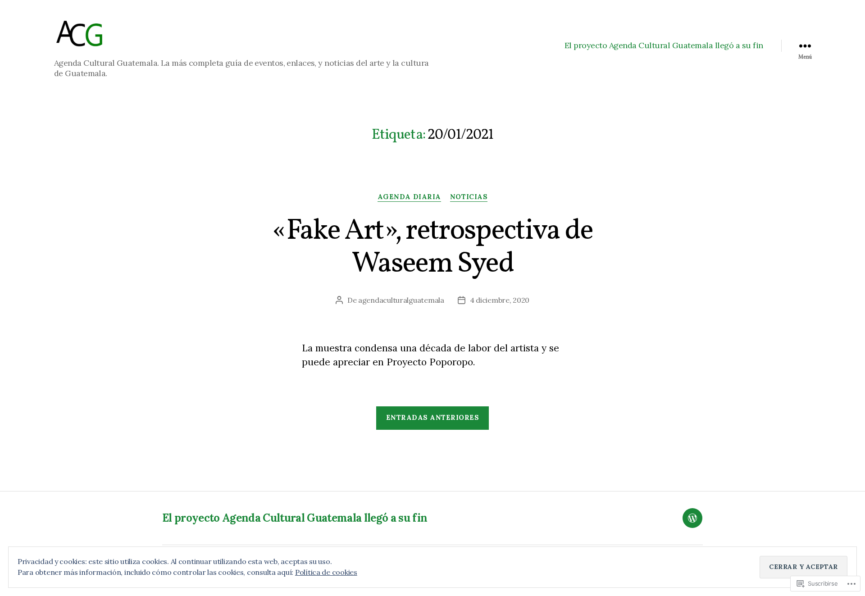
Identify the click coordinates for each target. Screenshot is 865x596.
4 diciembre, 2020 (499, 300)
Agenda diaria (409, 197)
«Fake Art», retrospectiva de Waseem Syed (432, 247)
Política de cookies (326, 572)
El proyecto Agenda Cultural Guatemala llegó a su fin (664, 45)
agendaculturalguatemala (401, 300)
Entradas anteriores (432, 417)
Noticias (468, 197)
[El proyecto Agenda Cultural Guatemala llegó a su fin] (692, 518)
